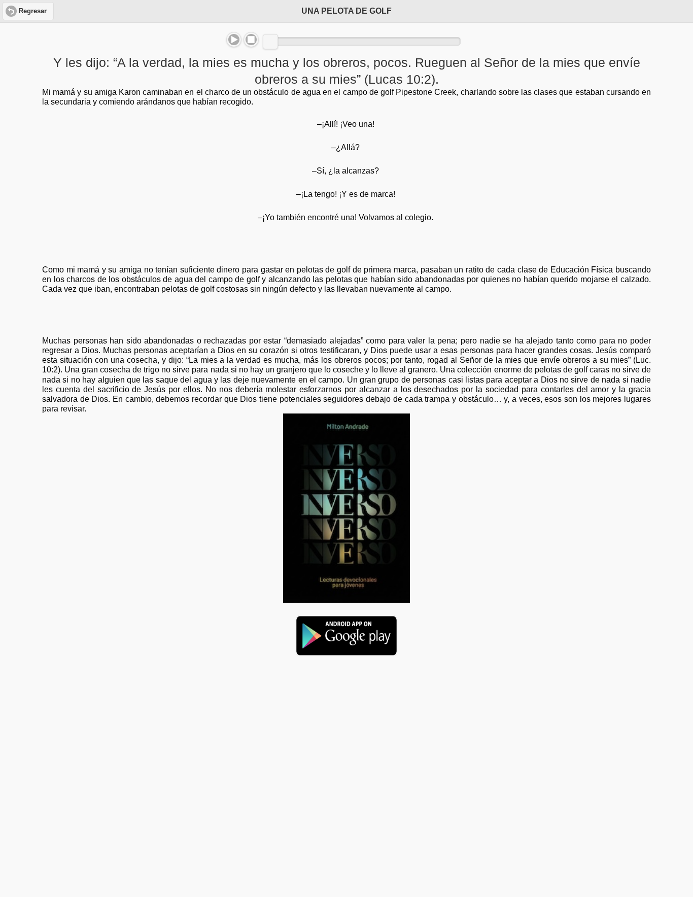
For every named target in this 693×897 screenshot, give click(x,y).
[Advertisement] (346, 742)
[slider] (270, 41)
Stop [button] (251, 39)
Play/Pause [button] (233, 39)
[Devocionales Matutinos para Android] (346, 651)
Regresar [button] (33, 11)
